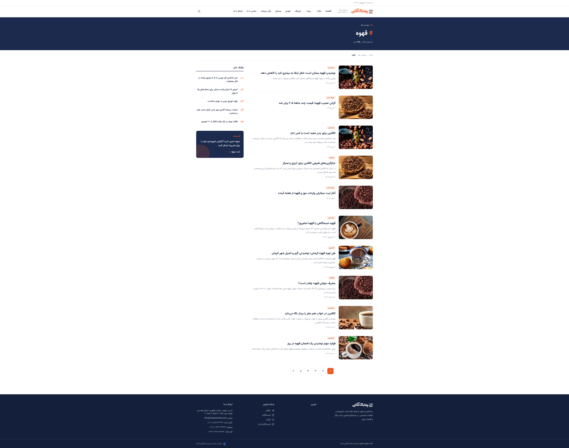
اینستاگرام (266, 415)
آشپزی (331, 247)
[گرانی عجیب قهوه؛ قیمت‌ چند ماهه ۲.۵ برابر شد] (356, 107)
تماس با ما (252, 11)
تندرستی (331, 67)
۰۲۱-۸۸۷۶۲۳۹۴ (215, 422)
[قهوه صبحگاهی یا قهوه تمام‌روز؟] (356, 227)
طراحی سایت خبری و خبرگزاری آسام (209, 443)
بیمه (309, 11)
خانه (371, 55)
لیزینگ (298, 11)
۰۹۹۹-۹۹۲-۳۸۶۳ (215, 432)
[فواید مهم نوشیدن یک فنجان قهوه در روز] (356, 347)
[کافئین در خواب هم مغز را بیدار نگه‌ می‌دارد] (356, 317)
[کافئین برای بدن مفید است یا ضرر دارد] (356, 137)
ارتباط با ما (238, 11)
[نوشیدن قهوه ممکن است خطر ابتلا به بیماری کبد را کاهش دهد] (356, 77)
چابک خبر (330, 97)
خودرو (288, 11)
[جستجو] (199, 11)
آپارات (268, 419)
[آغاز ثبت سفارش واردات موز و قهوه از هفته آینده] (356, 197)
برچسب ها (362, 55)
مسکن (278, 11)
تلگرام (268, 410)
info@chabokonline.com (215, 418)
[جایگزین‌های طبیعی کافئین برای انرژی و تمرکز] (356, 167)
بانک (318, 11)
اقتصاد (328, 11)
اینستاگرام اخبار (264, 424)
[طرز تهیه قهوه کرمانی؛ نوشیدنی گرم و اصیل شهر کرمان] (356, 257)
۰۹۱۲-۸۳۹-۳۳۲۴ (217, 427)
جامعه (331, 157)
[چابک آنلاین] (347, 405)
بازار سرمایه (266, 11)
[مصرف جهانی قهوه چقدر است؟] (356, 287)
